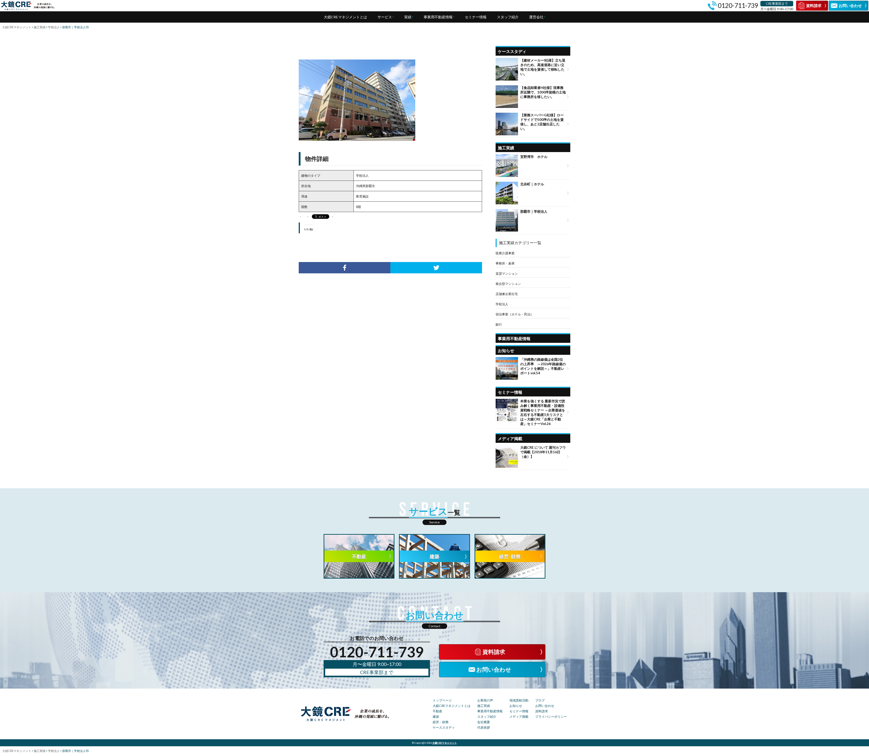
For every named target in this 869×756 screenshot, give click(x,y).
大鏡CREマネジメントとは (345, 17)
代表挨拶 (483, 727)
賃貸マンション (507, 273)
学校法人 (502, 304)
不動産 (437, 711)
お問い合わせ (544, 706)
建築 (436, 716)
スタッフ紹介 (508, 17)
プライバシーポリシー (551, 716)
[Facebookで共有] (344, 267)
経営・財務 (441, 722)
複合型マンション (508, 284)
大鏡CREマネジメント (444, 742)
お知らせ (515, 706)
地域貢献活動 (518, 700)
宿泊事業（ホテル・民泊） (515, 314)
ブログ (540, 700)
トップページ (442, 700)
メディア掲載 (518, 716)
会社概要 (483, 722)
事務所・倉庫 (505, 263)
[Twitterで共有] (436, 267)
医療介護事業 (505, 253)
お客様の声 (485, 700)
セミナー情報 (476, 17)
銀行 (499, 324)
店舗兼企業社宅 (507, 294)
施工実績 (483, 706)
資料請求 (541, 711)
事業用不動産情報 (438, 17)
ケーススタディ (444, 727)
